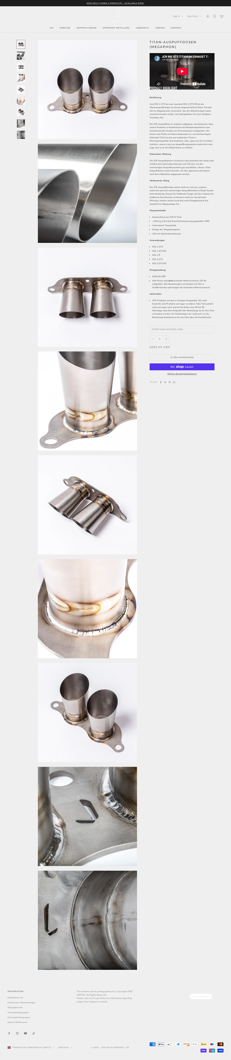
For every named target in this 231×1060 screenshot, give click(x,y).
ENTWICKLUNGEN (86, 28)
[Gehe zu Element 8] (20, 123)
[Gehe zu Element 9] (20, 134)
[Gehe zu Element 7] (20, 112)
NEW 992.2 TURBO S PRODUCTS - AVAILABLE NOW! (115, 3)
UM (51, 28)
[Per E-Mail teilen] (174, 382)
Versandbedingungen (18, 1012)
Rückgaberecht (15, 1007)
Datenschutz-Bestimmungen (22, 1002)
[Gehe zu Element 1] (20, 44)
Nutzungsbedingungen (19, 1017)
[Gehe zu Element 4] (20, 78)
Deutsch (192, 16)
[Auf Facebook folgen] (9, 1033)
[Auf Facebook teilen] (161, 382)
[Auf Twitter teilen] (165, 382)
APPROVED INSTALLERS (116, 28)
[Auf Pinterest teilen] (169, 382)
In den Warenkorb (182, 357)
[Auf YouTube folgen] (25, 1033)
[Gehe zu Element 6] (20, 100)
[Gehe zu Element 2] (20, 55)
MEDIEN (160, 28)
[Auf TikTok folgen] (33, 1033)
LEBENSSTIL (142, 28)
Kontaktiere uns (15, 997)
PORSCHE (65, 28)
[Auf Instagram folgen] (17, 1033)
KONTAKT (176, 28)
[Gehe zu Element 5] (20, 89)
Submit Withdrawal (17, 1022)
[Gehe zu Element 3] (20, 67)
